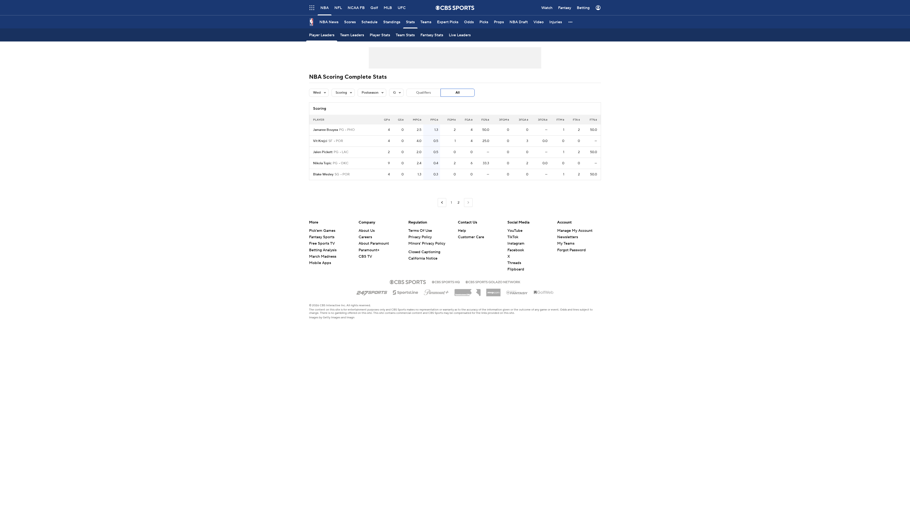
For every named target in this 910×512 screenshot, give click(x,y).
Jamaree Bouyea (325, 130)
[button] (312, 7)
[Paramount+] (436, 291)
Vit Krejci (320, 141)
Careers (365, 237)
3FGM (503, 120)
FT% (592, 120)
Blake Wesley (323, 174)
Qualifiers (423, 93)
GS (400, 120)
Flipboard (515, 269)
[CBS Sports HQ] (446, 281)
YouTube (515, 230)
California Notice (422, 258)
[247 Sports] (371, 291)
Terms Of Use (420, 230)
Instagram (515, 243)
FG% (484, 120)
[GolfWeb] (544, 292)
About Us (367, 230)
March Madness (322, 256)
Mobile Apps (320, 263)
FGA (468, 120)
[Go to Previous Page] (442, 202)
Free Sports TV (322, 243)
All (457, 93)
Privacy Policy (420, 237)
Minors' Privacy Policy (426, 243)
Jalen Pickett (322, 152)
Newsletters (567, 237)
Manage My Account (574, 230)
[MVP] (493, 290)
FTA (575, 120)
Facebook (515, 250)
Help (462, 230)
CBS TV (365, 256)
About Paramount (374, 243)
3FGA (522, 120)
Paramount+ (369, 250)
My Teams (565, 243)
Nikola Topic (322, 163)
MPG (416, 120)
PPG (433, 120)
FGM (450, 120)
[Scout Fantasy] (517, 292)
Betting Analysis (323, 250)
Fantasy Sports (321, 237)
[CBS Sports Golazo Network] (492, 281)
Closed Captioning (424, 252)
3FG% (542, 120)
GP (386, 120)
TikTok (512, 237)
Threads (514, 263)
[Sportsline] (405, 291)
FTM (559, 120)
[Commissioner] (468, 290)
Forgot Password (571, 250)
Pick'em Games (322, 230)
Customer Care (471, 237)
